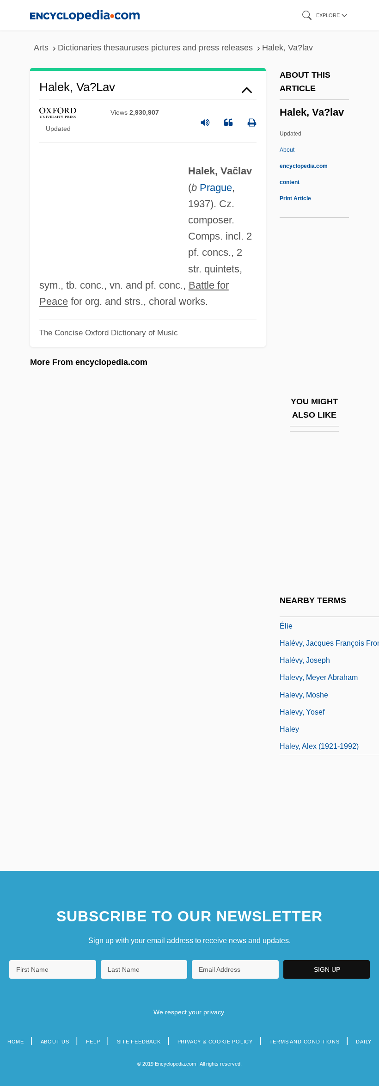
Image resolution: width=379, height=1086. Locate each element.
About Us (55, 1041)
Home (15, 1041)
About (304, 166)
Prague (216, 187)
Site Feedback (139, 1041)
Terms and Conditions (304, 1041)
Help (93, 1041)
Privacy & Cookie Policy (215, 1041)
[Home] (85, 15)
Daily (364, 1041)
